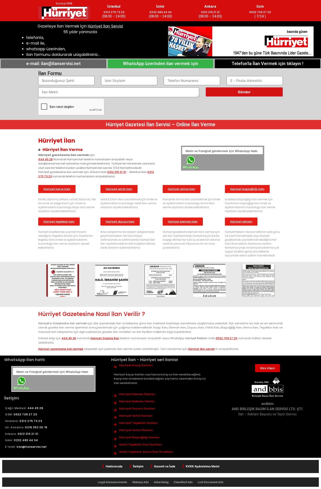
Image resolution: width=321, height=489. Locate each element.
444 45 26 (45, 159)
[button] (43, 281)
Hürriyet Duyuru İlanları (137, 408)
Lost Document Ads (210, 482)
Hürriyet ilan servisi (201, 349)
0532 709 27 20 (260, 12)
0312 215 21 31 (210, 12)
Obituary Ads (140, 482)
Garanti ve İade (164, 466)
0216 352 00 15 (36, 427)
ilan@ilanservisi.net (32, 447)
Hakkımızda (114, 466)
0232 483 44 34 (160, 12)
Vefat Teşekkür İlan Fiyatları (140, 444)
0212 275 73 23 (114, 12)
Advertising (161, 482)
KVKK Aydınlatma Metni (202, 466)
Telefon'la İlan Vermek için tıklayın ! (267, 63)
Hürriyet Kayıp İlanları (136, 365)
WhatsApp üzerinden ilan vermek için (160, 63)
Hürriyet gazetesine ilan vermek (60, 349)
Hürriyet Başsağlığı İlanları (139, 437)
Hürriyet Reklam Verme (136, 401)
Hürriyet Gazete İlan (104, 338)
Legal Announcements (113, 482)
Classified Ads (183, 482)
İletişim (138, 466)
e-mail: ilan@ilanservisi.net (53, 63)
